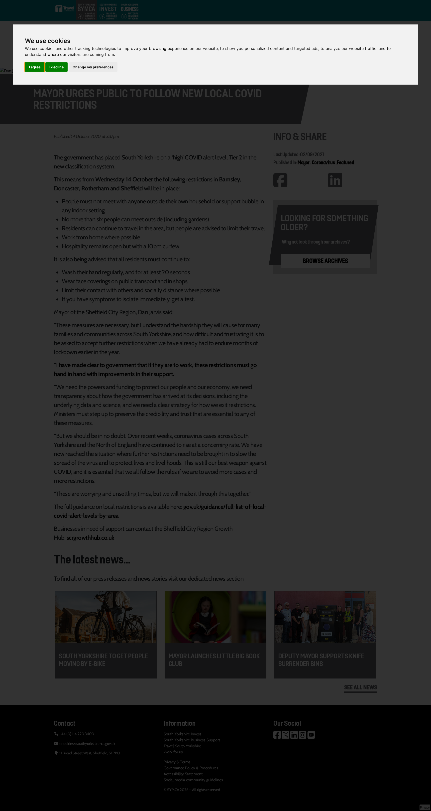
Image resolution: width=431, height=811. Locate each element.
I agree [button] (34, 67)
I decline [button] (56, 67)
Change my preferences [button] (93, 67)
